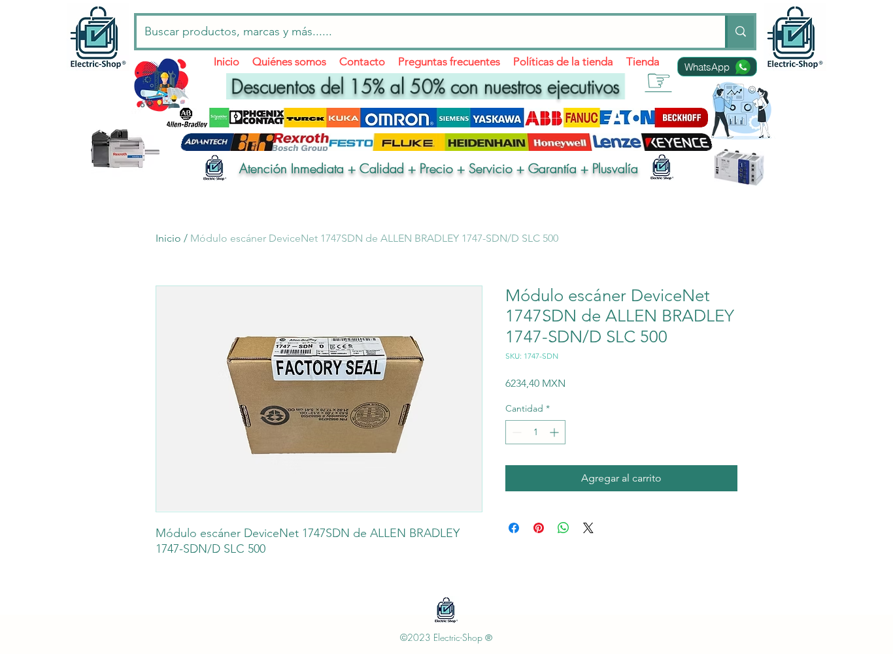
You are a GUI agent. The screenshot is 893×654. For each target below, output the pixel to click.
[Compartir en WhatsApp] (563, 528)
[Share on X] (588, 528)
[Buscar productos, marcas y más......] (739, 32)
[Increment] (555, 432)
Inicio (168, 238)
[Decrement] (515, 432)
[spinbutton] (535, 432)
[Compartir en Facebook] (514, 528)
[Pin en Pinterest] (539, 528)
